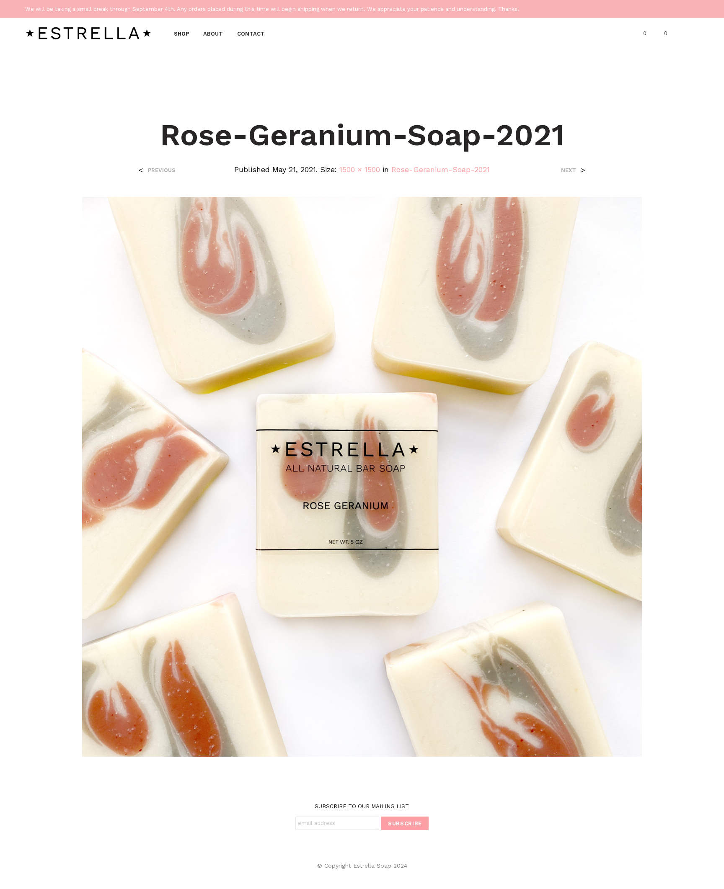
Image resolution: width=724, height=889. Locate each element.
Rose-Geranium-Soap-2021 (440, 169)
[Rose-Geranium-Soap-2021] (362, 476)
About (213, 34)
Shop (181, 34)
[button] (640, 33)
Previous (162, 170)
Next (568, 170)
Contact (251, 34)
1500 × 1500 (359, 169)
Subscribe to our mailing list (362, 806)
